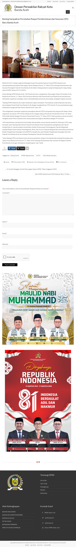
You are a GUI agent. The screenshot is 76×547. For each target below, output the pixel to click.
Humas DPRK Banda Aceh (52, 527)
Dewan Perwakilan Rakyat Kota (33, 6)
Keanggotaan (44, 487)
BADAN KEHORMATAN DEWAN (12, 515)
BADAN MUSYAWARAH (9, 524)
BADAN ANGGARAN (8, 512)
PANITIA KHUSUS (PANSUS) (11, 527)
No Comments (62, 162)
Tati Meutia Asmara (49, 155)
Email (4, 233)
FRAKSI (49, 1)
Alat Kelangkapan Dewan (42, 162)
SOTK (38, 155)
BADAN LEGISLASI (8, 518)
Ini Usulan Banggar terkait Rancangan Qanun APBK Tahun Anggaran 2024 (31, 169)
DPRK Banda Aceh (27, 155)
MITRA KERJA (6, 521)
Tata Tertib (55, 1)
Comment (6, 193)
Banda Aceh (15, 155)
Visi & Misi (62, 1)
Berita (52, 162)
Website (5, 244)
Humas (7, 162)
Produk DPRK (70, 1)
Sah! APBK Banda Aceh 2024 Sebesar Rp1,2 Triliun (53, 174)
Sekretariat (43, 493)
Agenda (31, 162)
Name (4, 222)
